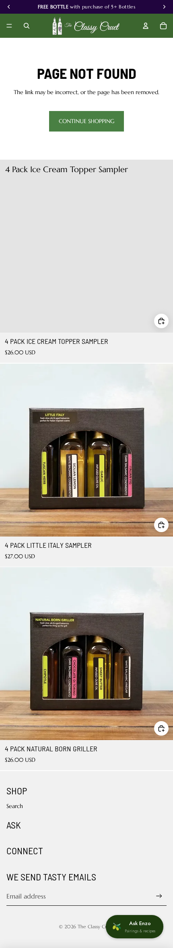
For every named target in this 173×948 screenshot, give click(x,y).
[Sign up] (159, 895)
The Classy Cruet (96, 926)
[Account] (145, 26)
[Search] (26, 26)
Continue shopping (86, 121)
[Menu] (9, 25)
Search (14, 806)
